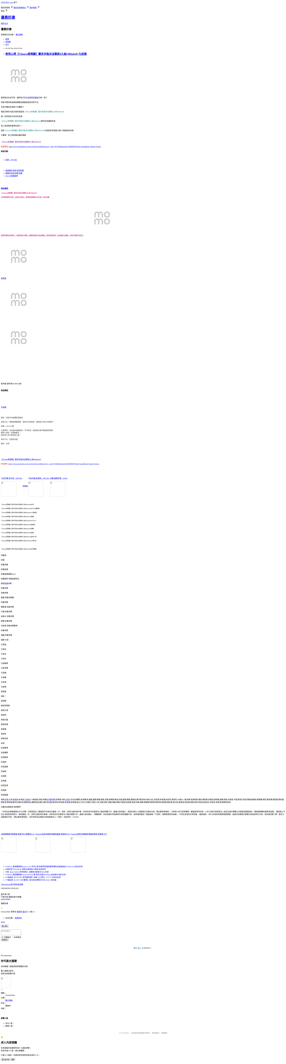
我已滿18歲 (5, 1059)
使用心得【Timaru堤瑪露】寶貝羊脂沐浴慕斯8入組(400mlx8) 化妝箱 (46, 53)
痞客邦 (19, 912)
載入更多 (5, 926)
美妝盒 (3, 278)
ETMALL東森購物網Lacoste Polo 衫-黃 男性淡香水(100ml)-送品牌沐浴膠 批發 (35, 875)
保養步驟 (51, 799)
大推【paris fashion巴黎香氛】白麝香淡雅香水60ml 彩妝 (27, 872)
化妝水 (68, 799)
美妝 (15, 799)
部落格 (8, 42)
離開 (12, 1059)
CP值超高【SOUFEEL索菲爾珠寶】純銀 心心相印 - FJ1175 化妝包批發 (33, 877)
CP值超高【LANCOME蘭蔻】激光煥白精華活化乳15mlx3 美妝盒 (30, 880)
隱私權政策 (155, 1033)
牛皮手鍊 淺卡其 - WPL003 (11, 478)
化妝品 (27, 799)
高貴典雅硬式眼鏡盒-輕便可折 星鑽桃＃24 (17, 834)
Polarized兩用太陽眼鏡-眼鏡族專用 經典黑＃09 (89, 834)
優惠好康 (8, 17)
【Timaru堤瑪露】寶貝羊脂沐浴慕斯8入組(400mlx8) (21, 459)
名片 (7, 44)
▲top (3, 922)
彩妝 (6, 799)
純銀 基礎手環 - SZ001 (59, 478)
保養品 (35, 98)
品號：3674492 (11, 160)
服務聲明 (164, 1033)
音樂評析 (18, 918)
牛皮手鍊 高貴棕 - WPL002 (38, 478)
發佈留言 (5, 940)
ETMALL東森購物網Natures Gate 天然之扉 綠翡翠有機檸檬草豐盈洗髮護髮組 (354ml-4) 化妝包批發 (44, 866)
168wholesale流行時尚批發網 (12, 884)
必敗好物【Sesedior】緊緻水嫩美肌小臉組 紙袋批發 (25, 869)
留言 (24, 912)
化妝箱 (3, 407)
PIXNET (126, 1033)
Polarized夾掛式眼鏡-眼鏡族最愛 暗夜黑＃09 (52, 834)
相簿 (7, 39)
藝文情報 (19, 35)
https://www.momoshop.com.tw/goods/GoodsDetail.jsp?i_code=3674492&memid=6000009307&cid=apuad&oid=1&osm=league (55, 147)
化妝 (27, 98)
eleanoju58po (5, 899)
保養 (6, 583)
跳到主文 (4, 23)
